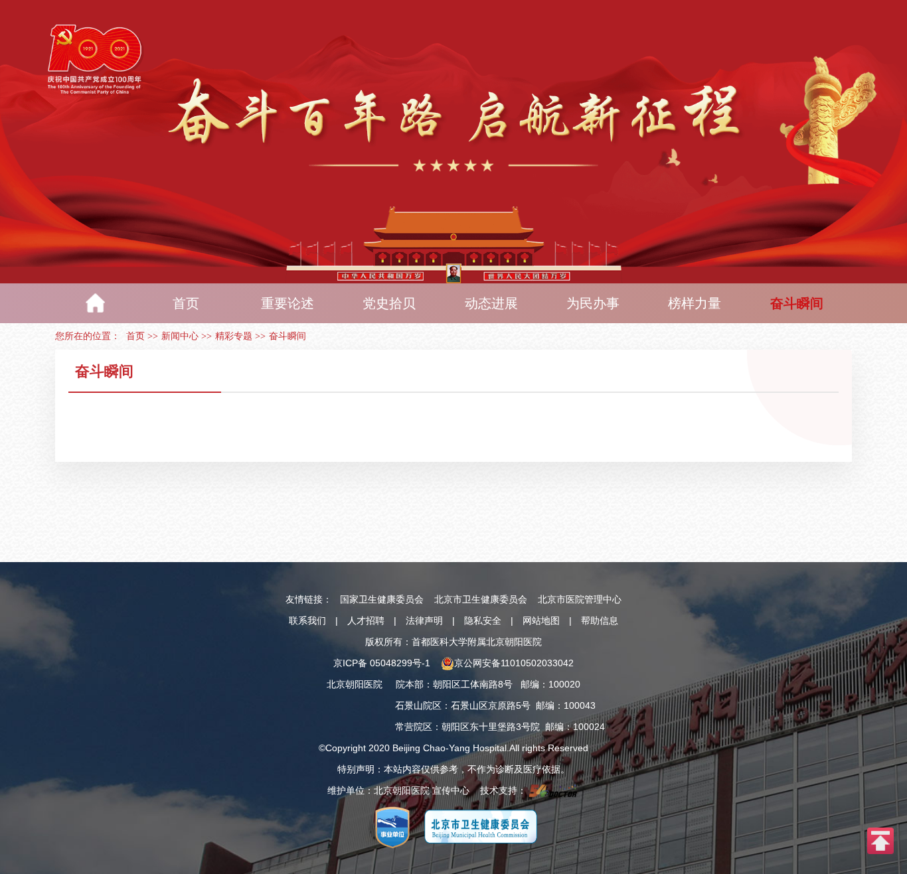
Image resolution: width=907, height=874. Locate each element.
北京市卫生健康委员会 (480, 599)
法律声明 (424, 620)
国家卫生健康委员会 (382, 599)
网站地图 (541, 620)
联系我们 (307, 620)
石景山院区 (418, 705)
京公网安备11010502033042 (514, 663)
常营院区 (413, 726)
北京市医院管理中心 (579, 599)
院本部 (410, 684)
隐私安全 (482, 620)
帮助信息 (599, 620)
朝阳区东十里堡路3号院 (491, 726)
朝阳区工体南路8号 (473, 684)
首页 (135, 336)
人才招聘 (365, 620)
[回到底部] (880, 840)
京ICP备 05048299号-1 (381, 663)
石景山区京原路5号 (491, 705)
